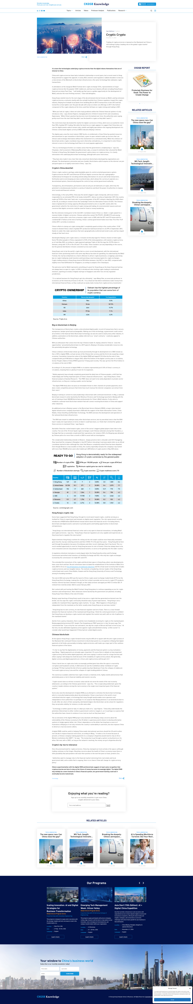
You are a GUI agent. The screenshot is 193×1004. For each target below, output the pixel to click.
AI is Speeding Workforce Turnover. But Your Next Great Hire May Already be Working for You (142, 837)
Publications (111, 10)
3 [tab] (144, 103)
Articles (78, 10)
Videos (86, 10)
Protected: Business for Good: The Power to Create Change (142, 92)
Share (83, 57)
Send (108, 805)
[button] (190, 988)
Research (121, 10)
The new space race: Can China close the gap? (142, 121)
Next (143, 883)
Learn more (55, 937)
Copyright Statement (150, 996)
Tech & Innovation (42, 57)
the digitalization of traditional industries (80, 567)
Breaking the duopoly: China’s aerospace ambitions (142, 204)
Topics (69, 10)
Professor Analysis (97, 10)
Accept (172, 999)
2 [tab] (142, 103)
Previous (139, 883)
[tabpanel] (142, 86)
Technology (55, 778)
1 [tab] (140, 103)
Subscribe (69, 973)
